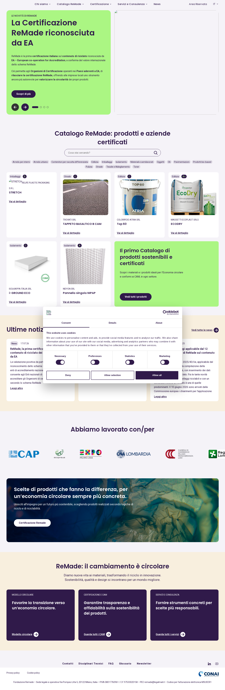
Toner (136, 167)
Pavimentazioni (181, 162)
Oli (169, 162)
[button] (25, 107)
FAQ (111, 663)
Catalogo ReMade (69, 4)
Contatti (67, 663)
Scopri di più (23, 93)
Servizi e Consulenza (131, 4)
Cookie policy (33, 673)
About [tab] (159, 322)
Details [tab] (112, 322)
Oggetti (160, 162)
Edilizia (95, 162)
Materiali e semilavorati (142, 162)
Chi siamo (41, 4)
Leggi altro (16, 388)
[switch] (95, 362)
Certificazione (99, 4)
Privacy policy (13, 673)
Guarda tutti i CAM (94, 634)
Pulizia (89, 167)
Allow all (157, 375)
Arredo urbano (41, 162)
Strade (99, 167)
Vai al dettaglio (17, 201)
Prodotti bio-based (202, 162)
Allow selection (112, 375)
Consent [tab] (66, 322)
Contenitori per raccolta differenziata (69, 162)
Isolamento (121, 162)
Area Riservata (198, 4)
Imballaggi (107, 162)
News (157, 4)
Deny (68, 375)
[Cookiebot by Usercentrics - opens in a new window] (165, 312)
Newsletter (144, 663)
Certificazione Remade (32, 522)
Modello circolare (22, 634)
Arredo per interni (21, 162)
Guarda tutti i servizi (167, 634)
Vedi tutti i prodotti (136, 296)
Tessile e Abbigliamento (118, 167)
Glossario (125, 663)
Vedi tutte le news (201, 330)
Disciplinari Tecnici (91, 663)
